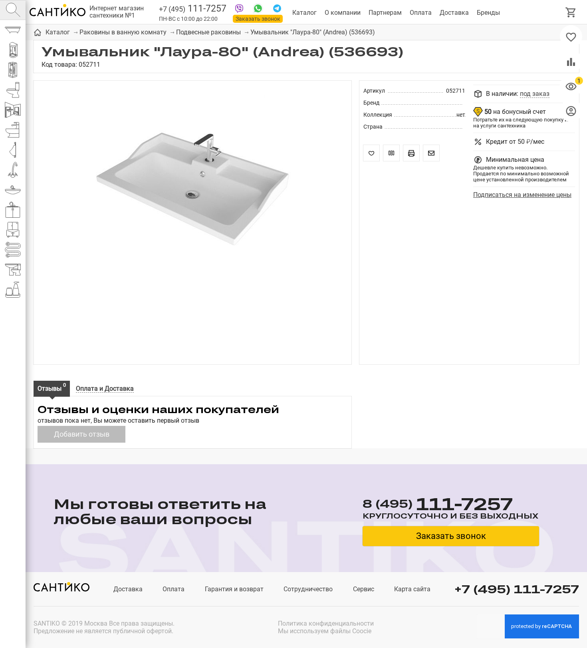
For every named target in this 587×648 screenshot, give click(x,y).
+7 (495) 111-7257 (516, 589)
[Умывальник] (192, 189)
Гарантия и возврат (234, 589)
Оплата (421, 12)
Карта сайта (412, 589)
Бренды (488, 12)
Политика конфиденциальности (326, 623)
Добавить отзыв (81, 434)
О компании (343, 12)
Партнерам (385, 12)
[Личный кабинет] (571, 110)
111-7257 (192, 8)
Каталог (304, 12)
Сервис (363, 589)
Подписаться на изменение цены (522, 195)
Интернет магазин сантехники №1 (116, 12)
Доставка (454, 12)
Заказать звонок (258, 19)
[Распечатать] (411, 153)
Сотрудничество (308, 589)
